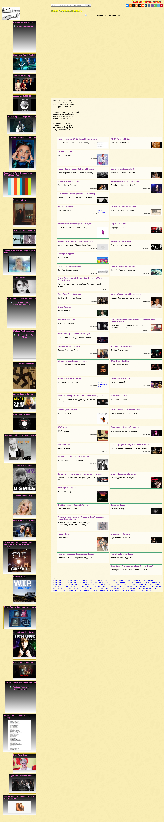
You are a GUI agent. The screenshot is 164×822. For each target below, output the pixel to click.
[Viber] (152, 5)
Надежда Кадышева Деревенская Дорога (76, 554)
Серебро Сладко (118, 224)
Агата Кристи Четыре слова (123, 206)
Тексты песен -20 (139, 584)
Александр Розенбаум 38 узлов (22, 117)
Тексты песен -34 (144, 588)
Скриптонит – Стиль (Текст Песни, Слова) (76, 194)
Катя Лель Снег (20, 755)
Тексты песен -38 (101, 590)
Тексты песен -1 (59, 580)
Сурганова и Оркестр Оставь (23, 776)
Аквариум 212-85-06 (22, 96)
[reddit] (142, 5)
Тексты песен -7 (148, 580)
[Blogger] (136, 5)
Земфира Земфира (66, 319)
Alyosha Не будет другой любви (125, 181)
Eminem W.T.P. (19, 577)
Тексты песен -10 (89, 582)
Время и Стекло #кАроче (24, 520)
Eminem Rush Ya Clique (23, 331)
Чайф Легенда (64, 445)
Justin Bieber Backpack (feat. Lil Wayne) (75, 224)
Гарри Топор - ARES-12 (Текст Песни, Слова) (77, 139)
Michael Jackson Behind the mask (72, 361)
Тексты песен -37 (85, 590)
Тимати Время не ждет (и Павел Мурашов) (76, 169)
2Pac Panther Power (119, 396)
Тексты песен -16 (75, 584)
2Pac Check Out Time (120, 361)
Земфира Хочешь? (21, 278)
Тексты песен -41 (149, 590)
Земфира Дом (19, 200)
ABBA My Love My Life (120, 139)
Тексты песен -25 (109, 586)
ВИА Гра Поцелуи (65, 206)
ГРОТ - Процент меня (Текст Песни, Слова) (130, 445)
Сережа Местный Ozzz (23, 22)
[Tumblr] (149, 5)
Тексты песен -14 (153, 582)
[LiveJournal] (146, 5)
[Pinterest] (161, 5)
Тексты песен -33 (128, 588)
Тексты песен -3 (88, 580)
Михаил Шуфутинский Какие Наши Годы (76, 241)
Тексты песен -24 (93, 586)
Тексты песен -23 (77, 586)
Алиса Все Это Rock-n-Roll (69, 378)
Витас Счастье (64, 307)
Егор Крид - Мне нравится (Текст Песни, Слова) (132, 566)
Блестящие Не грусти (67, 410)
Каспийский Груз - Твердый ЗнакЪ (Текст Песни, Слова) (19, 174)
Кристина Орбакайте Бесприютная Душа (19, 252)
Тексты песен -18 (107, 584)
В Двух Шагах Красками (68, 181)
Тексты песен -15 (59, 584)
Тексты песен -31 (96, 588)
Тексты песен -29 (64, 588)
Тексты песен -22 (61, 586)
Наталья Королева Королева (23, 137)
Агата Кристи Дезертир (23, 364)
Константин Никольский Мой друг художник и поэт (80, 474)
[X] (133, 5)
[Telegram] (158, 5)
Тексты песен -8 (59, 582)
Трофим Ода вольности (121, 346)
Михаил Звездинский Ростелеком (126, 294)
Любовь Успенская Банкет (69, 346)
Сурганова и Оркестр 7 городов (125, 427)
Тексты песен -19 (123, 584)
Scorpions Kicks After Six (24, 230)
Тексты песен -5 (118, 580)
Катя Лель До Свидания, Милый (21, 298)
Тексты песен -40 (133, 590)
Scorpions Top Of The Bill (24, 55)
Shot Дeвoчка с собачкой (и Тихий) (73, 505)
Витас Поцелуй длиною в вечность (20, 607)
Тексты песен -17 (91, 584)
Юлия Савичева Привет (24, 662)
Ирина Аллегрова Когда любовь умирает (76, 334)
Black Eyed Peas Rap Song (69, 294)
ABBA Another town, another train (125, 410)
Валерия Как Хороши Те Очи (123, 169)
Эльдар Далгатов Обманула (123, 474)
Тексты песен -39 (117, 590)
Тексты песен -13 (137, 582)
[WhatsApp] (155, 5)
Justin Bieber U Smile (22, 465)
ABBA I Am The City (21, 76)
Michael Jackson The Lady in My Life (73, 456)
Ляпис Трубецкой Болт (121, 378)
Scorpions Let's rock (22, 415)
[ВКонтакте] (127, 5)
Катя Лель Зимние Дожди (122, 554)
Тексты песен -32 (112, 588)
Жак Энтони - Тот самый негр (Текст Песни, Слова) (19, 797)
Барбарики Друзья (66, 254)
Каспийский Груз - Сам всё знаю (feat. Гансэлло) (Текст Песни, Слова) (18, 544)
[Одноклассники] (130, 5)
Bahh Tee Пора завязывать (123, 266)
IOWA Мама (62, 427)
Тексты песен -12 (121, 582)
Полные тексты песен (148, 1)
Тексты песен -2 (74, 580)
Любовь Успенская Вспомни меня (20, 683)
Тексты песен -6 (133, 580)
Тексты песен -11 (105, 582)
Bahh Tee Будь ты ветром (69, 266)
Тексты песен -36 (69, 590)
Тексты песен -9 (74, 582)
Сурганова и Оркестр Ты (122, 534)
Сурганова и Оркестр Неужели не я (20, 435)
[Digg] (139, 5)
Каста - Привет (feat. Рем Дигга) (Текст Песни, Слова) (81, 396)
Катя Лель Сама (65, 151)
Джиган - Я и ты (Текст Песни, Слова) (17, 717)
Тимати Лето (63, 534)
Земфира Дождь (118, 505)
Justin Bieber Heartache (23, 632)
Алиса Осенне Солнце (23, 394)
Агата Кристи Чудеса (67, 488)
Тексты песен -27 (141, 586)
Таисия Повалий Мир (22, 496)
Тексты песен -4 (103, 580)
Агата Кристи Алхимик (121, 241)
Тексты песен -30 (80, 588)
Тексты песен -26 (125, 586)
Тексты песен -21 (155, 584)
